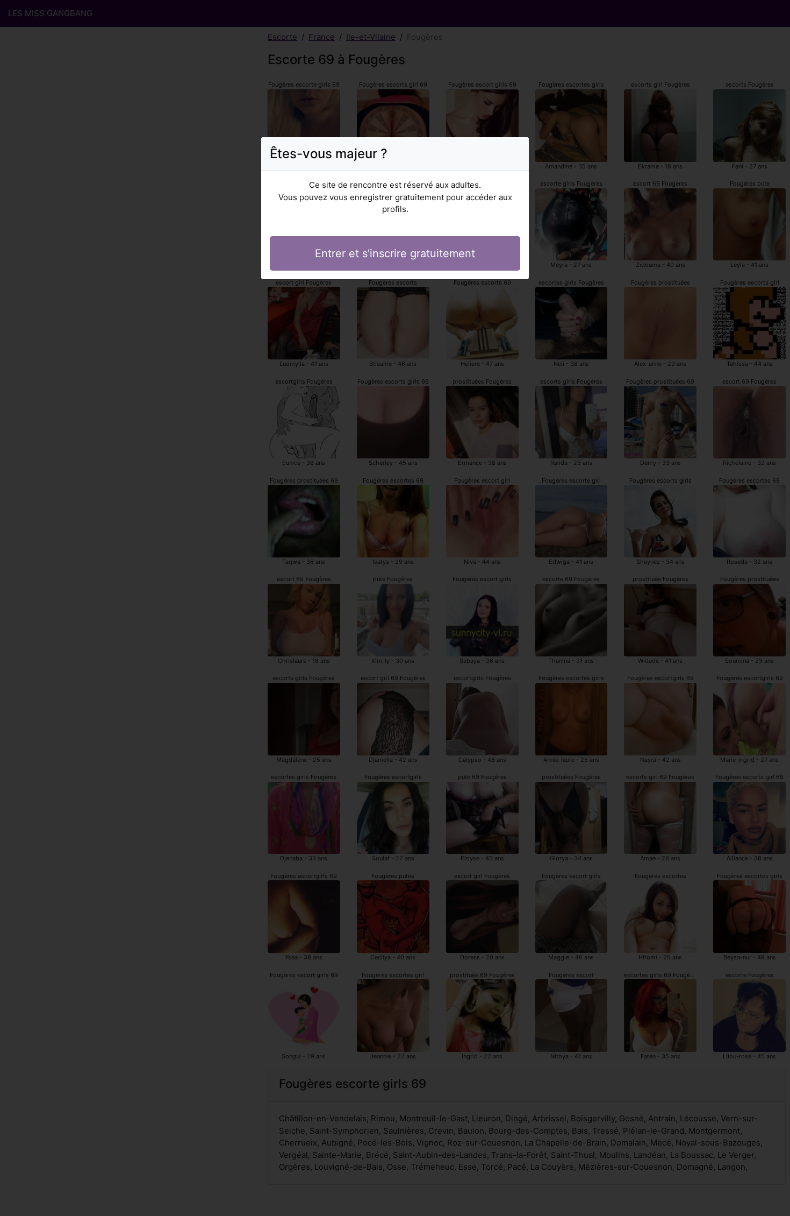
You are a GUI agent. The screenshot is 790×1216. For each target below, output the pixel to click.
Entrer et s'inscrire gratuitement (395, 253)
